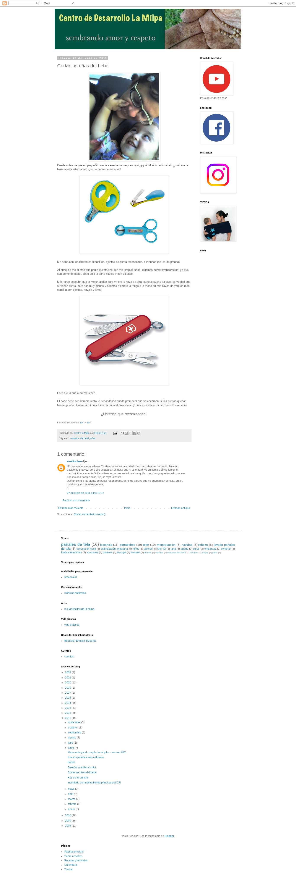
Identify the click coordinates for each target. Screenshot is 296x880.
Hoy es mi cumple (78, 777)
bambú (148, 552)
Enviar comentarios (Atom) (89, 514)
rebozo (203, 544)
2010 (68, 815)
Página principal (74, 851)
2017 (68, 692)
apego (184, 548)
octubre (73, 727)
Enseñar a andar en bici (82, 767)
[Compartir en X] (130, 433)
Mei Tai (161, 548)
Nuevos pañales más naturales (86, 757)
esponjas (121, 552)
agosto (72, 737)
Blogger (169, 836)
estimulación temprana (114, 548)
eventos (194, 552)
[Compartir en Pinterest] (139, 433)
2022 (68, 677)
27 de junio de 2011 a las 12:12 (85, 492)
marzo (72, 799)
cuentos (69, 656)
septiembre (75, 732)
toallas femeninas (71, 552)
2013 (68, 707)
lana (173, 548)
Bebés (71, 762)
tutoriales (135, 552)
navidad (187, 544)
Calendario (71, 864)
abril (71, 794)
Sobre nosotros (73, 856)
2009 (68, 820)
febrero (72, 804)
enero (72, 809)
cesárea (159, 552)
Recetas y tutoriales (76, 860)
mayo (71, 788)
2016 (68, 697)
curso (196, 548)
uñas (93, 438)
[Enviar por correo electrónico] (122, 433)
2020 (68, 682)
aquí (82, 422)
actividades (92, 552)
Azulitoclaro (74, 461)
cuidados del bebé (79, 438)
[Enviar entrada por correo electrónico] (115, 433)
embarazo (210, 548)
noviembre (74, 722)
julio (71, 742)
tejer (146, 544)
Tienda (68, 869)
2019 (68, 687)
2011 (68, 718)
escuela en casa (86, 548)
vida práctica (71, 624)
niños (136, 548)
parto (215, 552)
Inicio (127, 508)
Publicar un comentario (76, 500)
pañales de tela (75, 544)
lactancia (106, 544)
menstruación (166, 544)
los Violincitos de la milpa (79, 608)
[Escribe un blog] (126, 433)
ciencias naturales (75, 592)
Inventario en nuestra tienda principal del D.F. (94, 782)
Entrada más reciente (70, 508)
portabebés (127, 544)
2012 (68, 712)
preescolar (70, 577)
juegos (205, 552)
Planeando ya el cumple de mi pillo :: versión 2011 (97, 752)
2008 (68, 825)
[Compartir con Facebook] (134, 433)
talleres (148, 548)
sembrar (226, 548)
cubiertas (107, 552)
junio (71, 747)
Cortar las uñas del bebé (82, 772)
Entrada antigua (180, 508)
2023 (68, 672)
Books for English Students (80, 640)
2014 (68, 702)
